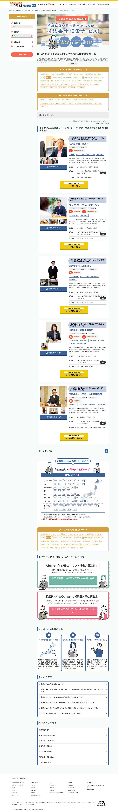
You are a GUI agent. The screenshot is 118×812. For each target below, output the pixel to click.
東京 (55, 484)
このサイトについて (17, 802)
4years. (70, 782)
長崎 (64, 501)
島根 (73, 497)
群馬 (83, 484)
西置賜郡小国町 (55, 84)
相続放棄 (50, 100)
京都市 (90, 505)
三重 (68, 491)
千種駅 (92, 333)
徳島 (81, 497)
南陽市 (65, 74)
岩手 (65, 480)
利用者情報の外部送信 (73, 802)
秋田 (69, 480)
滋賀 (73, 494)
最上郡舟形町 (53, 87)
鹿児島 (82, 501)
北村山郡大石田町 (76, 81)
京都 (64, 494)
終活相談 (42, 106)
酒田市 (53, 74)
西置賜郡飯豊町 (65, 84)
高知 (90, 497)
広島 (55, 497)
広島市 (96, 505)
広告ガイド (21, 804)
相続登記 (57, 100)
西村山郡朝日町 (98, 77)
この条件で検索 (21, 54)
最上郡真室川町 (94, 84)
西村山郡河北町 (78, 77)
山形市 (42, 74)
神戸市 (85, 505)
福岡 (55, 501)
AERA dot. (33, 790)
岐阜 (64, 491)
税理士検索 (82, 4)
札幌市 (74, 505)
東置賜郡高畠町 (87, 81)
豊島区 (82, 208)
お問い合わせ (30, 804)
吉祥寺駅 (92, 397)
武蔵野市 (83, 397)
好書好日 (52, 787)
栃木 (78, 484)
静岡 (59, 491)
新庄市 (81, 74)
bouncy (33, 792)
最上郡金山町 (44, 87)
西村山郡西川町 (44, 81)
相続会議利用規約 (40, 802)
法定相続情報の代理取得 (47, 103)
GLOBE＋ (52, 785)
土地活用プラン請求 (103, 4)
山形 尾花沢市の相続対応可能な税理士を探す (73, 611)
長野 (64, 487)
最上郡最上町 (84, 84)
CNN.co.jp (33, 785)
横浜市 (55, 505)
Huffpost (33, 787)
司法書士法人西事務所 (80, 266)
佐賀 (59, 501)
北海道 (55, 480)
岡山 (59, 497)
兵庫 (59, 494)
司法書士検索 (91, 4)
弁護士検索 (73, 4)
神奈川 (60, 484)
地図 (103, 173)
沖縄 (87, 501)
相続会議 (70, 785)
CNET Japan (34, 782)
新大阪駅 (92, 269)
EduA (13, 787)
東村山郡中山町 (65, 81)
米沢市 (59, 74)
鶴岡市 (48, 74)
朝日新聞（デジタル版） (18, 782)
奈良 (68, 494)
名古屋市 (83, 333)
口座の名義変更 (66, 100)
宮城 (74, 480)
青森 (60, 480)
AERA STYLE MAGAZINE (57, 792)
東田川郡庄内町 (57, 77)
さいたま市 (62, 509)
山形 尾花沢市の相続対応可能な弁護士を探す (73, 580)
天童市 (70, 74)
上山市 (99, 74)
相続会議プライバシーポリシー (56, 802)
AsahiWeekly (90, 789)
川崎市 (69, 509)
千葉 (69, 484)
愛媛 (86, 497)
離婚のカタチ (15, 795)
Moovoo (14, 790)
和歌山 (78, 494)
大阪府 (73, 269)
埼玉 (65, 484)
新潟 (55, 487)
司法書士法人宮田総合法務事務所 (85, 394)
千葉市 (75, 509)
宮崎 (77, 501)
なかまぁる (53, 790)
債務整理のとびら (35, 795)
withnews (14, 792)
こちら (79, 517)
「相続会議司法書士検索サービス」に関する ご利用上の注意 (59, 514)
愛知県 (73, 333)
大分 (73, 501)
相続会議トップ (63, 4)
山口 (64, 497)
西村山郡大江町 (88, 77)
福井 (77, 487)
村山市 (42, 77)
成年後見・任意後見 (61, 103)
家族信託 (91, 100)
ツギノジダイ (72, 787)
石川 (73, 487)
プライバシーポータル (87, 802)
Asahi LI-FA (71, 790)
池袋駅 (92, 208)
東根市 (87, 74)
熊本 (68, 501)
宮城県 (73, 147)
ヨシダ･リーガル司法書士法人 (84, 205)
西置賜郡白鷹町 (44, 84)
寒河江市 (93, 74)
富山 (68, 487)
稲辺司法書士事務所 (79, 144)
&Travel (20, 785)
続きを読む (94, 162)
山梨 (59, 487)
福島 (83, 480)
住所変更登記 (97, 103)
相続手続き (43, 100)
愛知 (55, 491)
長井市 (76, 74)
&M (13, 785)
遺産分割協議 (83, 100)
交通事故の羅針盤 (73, 792)
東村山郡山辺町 (55, 81)
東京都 (73, 208)
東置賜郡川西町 (98, 81)
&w (16, 785)
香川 (77, 497)
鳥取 (68, 497)
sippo (51, 782)
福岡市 (79, 505)
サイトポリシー (29, 802)
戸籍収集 (75, 100)
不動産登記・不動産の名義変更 (83, 103)
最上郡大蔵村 (81, 87)
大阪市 (82, 269)
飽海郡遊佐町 (75, 84)
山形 (78, 480)
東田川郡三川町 (67, 77)
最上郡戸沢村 (62, 87)
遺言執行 (70, 103)
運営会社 (14, 804)
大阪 (55, 494)
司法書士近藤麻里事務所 (81, 330)
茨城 (74, 484)
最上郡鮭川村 (71, 87)
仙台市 (82, 147)
